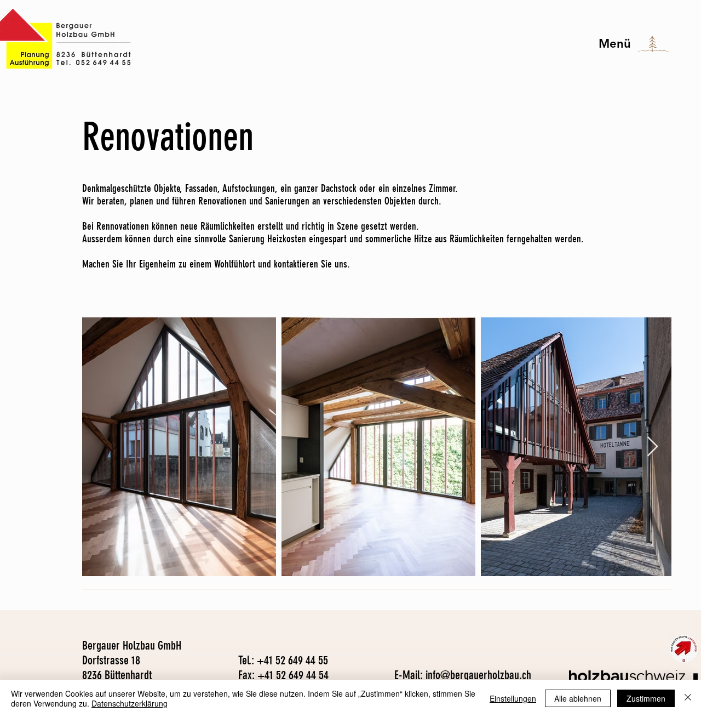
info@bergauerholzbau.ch (478, 675)
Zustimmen (646, 698)
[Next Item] (652, 447)
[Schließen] (687, 698)
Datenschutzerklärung (129, 703)
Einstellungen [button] (513, 698)
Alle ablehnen (577, 698)
